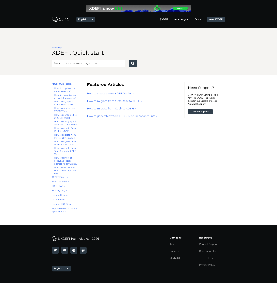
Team (173, 244)
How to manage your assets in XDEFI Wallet (65, 123)
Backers (174, 251)
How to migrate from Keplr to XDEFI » (111, 108)
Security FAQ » (59, 190)
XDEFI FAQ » (58, 186)
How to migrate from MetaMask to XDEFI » (115, 101)
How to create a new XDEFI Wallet (64, 110)
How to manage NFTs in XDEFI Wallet (65, 116)
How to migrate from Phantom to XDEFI (65, 143)
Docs (198, 19)
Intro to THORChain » (63, 204)
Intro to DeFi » (59, 199)
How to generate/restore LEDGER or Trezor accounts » (122, 116)
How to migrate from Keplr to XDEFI (65, 130)
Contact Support (200, 111)
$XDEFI (164, 19)
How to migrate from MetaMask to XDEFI (65, 136)
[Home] (138, 8)
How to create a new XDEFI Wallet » (110, 93)
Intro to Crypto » (60, 195)
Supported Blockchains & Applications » (64, 210)
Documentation (208, 251)
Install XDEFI (216, 19)
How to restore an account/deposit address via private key (65, 161)
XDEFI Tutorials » (60, 181)
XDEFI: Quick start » (62, 84)
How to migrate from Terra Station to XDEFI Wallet (65, 151)
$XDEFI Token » (60, 177)
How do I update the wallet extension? (64, 90)
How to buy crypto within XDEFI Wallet (64, 103)
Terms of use (206, 258)
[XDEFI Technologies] (61, 19)
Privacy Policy (207, 265)
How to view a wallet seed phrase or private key (65, 170)
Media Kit (175, 258)
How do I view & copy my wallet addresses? (65, 96)
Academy (180, 19)
